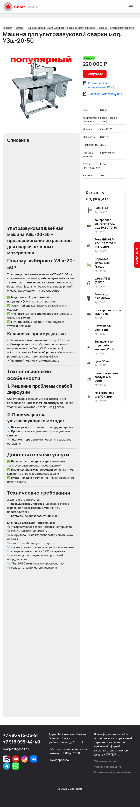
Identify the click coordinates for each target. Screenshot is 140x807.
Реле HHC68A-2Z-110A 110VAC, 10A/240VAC (105, 243)
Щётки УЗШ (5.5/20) (102, 280)
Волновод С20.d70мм (102, 296)
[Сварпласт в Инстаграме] (24, 759)
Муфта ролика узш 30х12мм (104, 394)
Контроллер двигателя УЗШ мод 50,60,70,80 (106, 223)
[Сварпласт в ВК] (33, 759)
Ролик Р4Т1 (102, 208)
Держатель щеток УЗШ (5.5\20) (102, 262)
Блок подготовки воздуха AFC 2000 (106, 377)
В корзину (95, 73)
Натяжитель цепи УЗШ (103, 327)
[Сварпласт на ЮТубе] (15, 759)
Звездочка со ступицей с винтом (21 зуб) (105, 345)
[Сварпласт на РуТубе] (6, 759)
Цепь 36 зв (102, 361)
